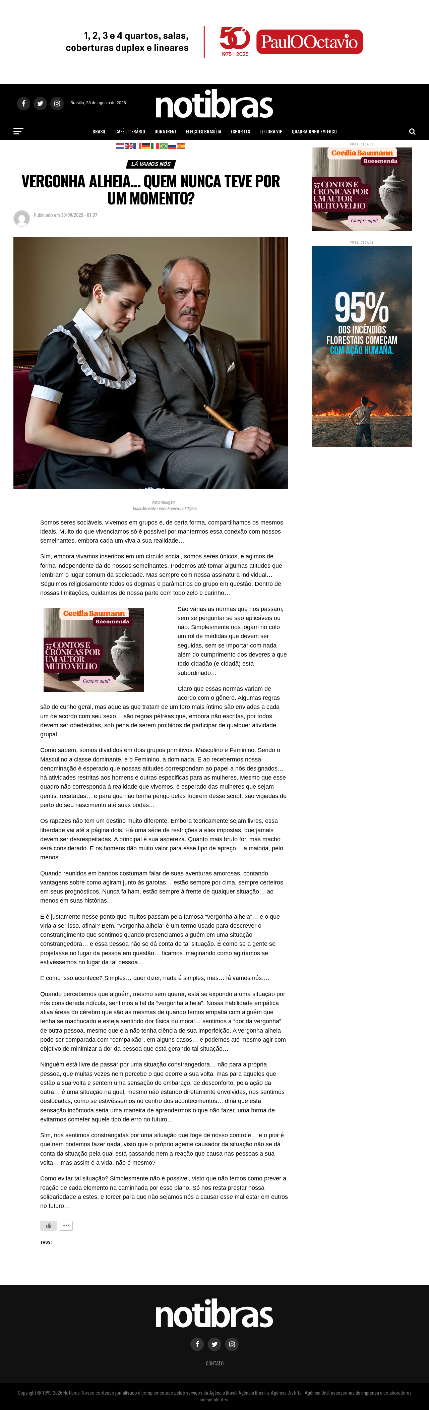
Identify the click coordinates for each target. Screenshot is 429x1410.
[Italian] (155, 145)
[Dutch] (120, 145)
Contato (215, 1363)
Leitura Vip (271, 131)
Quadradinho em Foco (314, 131)
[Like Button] (48, 1226)
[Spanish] (181, 145)
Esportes (240, 131)
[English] (129, 145)
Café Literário (130, 131)
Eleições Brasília (203, 131)
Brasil (99, 131)
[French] (137, 145)
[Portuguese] (164, 145)
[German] (146, 145)
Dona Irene (166, 131)
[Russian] (172, 145)
